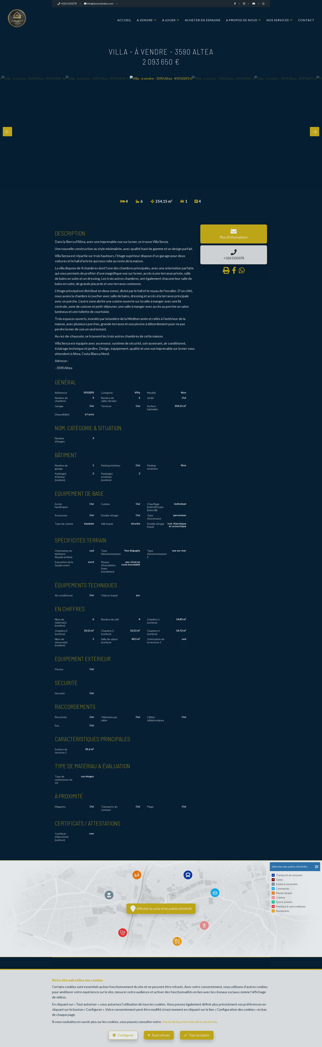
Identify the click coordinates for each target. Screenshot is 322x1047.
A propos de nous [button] (241, 20)
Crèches (280, 897)
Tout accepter (199, 1035)
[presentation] (7, 131)
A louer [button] (169, 20)
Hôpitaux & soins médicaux (291, 906)
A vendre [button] (145, 20)
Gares (279, 879)
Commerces (282, 888)
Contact (306, 20)
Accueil (124, 20)
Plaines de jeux (284, 893)
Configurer (126, 1035)
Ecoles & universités (287, 884)
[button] (295, 866)
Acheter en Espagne (202, 20)
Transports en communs (289, 875)
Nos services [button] (277, 20)
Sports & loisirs (284, 902)
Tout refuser (160, 1035)
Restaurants (282, 910)
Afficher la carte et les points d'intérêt (163, 908)
